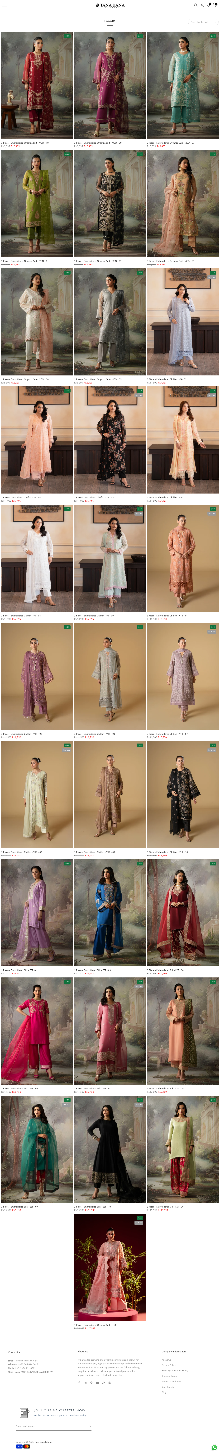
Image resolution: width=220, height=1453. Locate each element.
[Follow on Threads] (109, 1383)
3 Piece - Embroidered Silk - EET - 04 (165, 970)
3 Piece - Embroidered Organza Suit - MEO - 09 (98, 143)
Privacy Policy (169, 1365)
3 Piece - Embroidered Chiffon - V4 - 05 (94, 497)
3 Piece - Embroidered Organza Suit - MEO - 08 (25, 379)
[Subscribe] (88, 1426)
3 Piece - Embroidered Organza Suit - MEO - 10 (25, 143)
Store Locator (168, 1387)
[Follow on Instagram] (85, 1383)
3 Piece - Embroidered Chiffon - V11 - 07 (167, 734)
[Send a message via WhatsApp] (214, 1447)
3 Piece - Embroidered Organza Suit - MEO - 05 (98, 379)
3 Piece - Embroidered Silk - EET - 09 (19, 1207)
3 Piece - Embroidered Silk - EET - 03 (92, 970)
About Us (166, 1360)
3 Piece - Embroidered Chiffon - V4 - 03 (167, 379)
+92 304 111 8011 (26, 1368)
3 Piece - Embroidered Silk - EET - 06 (165, 1207)
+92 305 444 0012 (28, 1364)
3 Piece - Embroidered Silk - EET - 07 (92, 1088)
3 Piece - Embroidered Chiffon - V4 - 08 (21, 616)
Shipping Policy (169, 1376)
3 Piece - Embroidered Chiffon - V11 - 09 (94, 852)
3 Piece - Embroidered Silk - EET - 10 (92, 1207)
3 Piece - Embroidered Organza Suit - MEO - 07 (170, 143)
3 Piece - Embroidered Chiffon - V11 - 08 (21, 852)
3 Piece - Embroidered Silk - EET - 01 (19, 970)
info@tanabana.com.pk (26, 1360)
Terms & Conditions (171, 1381)
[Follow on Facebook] (79, 1383)
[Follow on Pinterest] (91, 1383)
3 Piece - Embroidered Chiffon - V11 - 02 (21, 734)
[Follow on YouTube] (97, 1383)
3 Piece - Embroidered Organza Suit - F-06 (95, 1325)
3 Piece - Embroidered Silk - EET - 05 (19, 1088)
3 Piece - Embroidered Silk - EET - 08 (165, 1088)
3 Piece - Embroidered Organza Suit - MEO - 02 (98, 261)
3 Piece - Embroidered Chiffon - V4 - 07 (167, 497)
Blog (164, 1392)
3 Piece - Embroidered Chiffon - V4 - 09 (94, 616)
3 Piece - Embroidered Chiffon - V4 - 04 (21, 497)
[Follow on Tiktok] (103, 1383)
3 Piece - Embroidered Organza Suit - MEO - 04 (25, 261)
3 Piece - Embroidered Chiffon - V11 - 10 (167, 852)
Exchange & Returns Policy (175, 1370)
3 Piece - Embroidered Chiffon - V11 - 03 (94, 734)
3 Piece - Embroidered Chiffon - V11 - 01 (167, 616)
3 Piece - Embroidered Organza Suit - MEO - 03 (170, 261)
